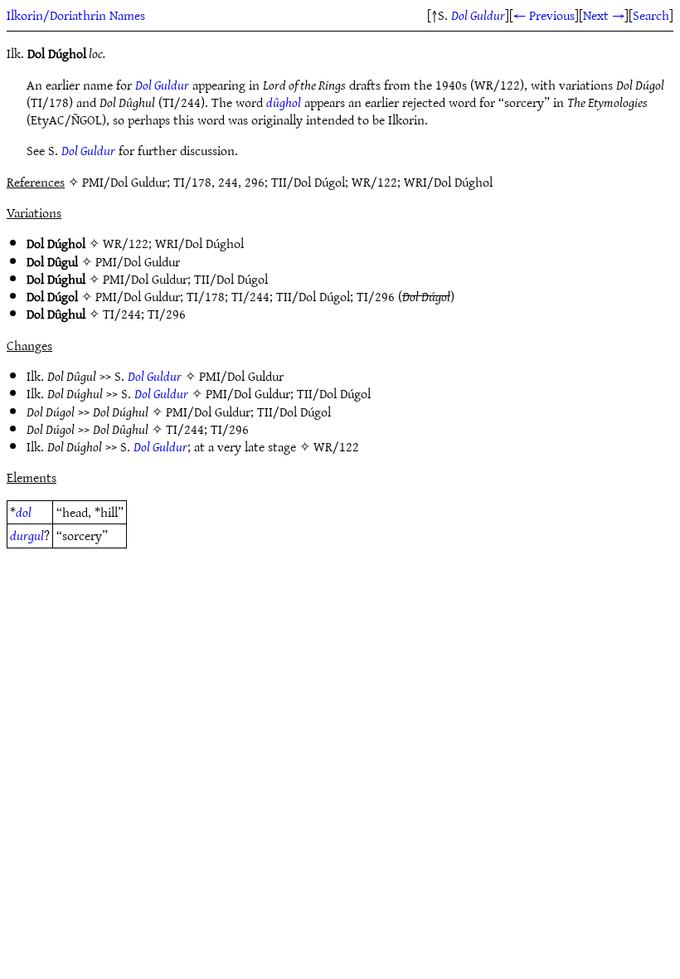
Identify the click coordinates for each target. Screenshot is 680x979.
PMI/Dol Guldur (137, 261)
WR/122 (125, 243)
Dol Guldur (478, 15)
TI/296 (376, 296)
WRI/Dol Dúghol (199, 243)
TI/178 (206, 296)
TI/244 (250, 296)
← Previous (544, 15)
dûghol (283, 102)
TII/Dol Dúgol (231, 278)
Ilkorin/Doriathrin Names (76, 15)
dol (24, 512)
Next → (603, 15)
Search (651, 15)
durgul (27, 535)
